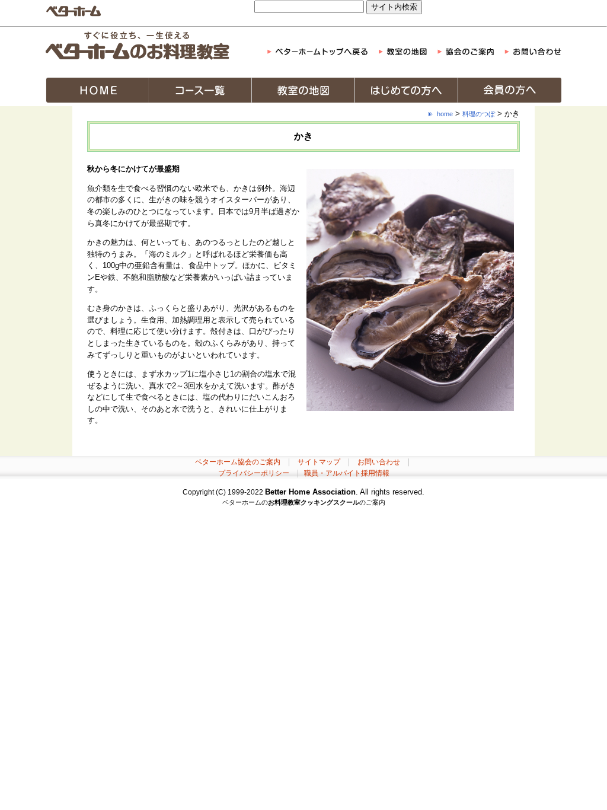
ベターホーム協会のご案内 (237, 462)
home (445, 113)
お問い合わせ (378, 462)
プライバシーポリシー (253, 473)
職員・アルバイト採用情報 (346, 473)
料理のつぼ (478, 113)
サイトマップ (319, 462)
